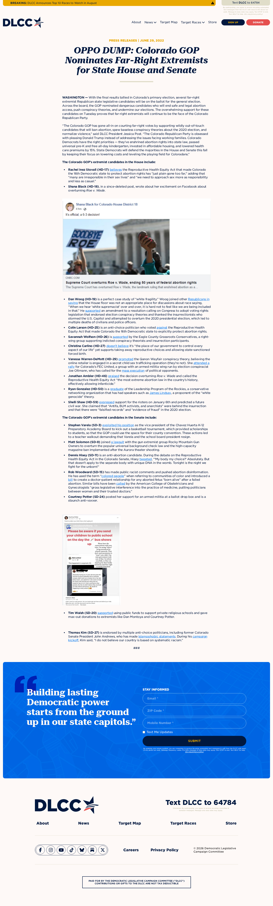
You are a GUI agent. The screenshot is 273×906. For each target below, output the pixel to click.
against (162, 327)
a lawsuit (117, 442)
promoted (125, 359)
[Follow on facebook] (40, 850)
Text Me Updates (160, 732)
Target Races (191, 22)
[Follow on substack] (92, 850)
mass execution (133, 370)
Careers (131, 850)
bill (70, 479)
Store (212, 22)
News (148, 22)
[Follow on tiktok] (71, 850)
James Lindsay (160, 393)
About (136, 22)
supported (92, 310)
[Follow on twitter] (102, 850)
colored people (112, 476)
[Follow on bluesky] (81, 850)
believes (116, 169)
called (120, 483)
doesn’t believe (117, 346)
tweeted (145, 459)
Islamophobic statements (157, 636)
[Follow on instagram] (50, 850)
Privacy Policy (164, 850)
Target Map (169, 22)
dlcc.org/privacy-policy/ (194, 752)
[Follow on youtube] (61, 850)
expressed (106, 402)
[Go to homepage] (67, 805)
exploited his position (118, 425)
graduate (117, 389)
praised (113, 376)
